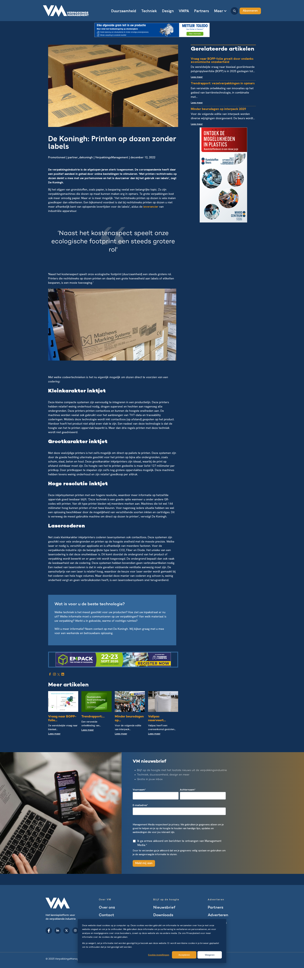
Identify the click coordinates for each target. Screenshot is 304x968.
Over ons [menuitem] (107, 908)
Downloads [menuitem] (163, 915)
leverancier (151, 206)
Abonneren (250, 10)
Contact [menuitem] (106, 915)
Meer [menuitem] (218, 10)
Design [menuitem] (168, 10)
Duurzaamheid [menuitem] (123, 10)
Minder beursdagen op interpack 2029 (218, 109)
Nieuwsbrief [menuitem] (164, 908)
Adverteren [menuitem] (218, 915)
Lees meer (54, 734)
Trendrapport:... (93, 716)
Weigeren (210, 955)
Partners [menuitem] (201, 10)
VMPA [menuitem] (184, 10)
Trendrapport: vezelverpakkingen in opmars (223, 83)
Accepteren (184, 955)
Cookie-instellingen (158, 955)
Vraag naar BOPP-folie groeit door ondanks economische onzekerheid (222, 60)
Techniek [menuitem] (149, 10)
